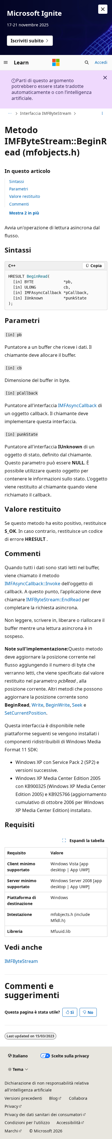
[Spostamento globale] (5, 62)
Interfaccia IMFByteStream (45, 113)
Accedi (101, 62)
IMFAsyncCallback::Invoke (32, 583)
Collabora (78, 1098)
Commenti (19, 204)
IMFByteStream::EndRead (53, 599)
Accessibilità (68, 1122)
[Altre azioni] (102, 113)
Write (37, 705)
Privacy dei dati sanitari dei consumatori (43, 1114)
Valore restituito (24, 196)
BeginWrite (58, 705)
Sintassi (16, 181)
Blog (53, 1098)
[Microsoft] (56, 62)
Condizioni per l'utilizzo (27, 1122)
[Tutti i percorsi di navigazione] (10, 113)
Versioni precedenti (23, 1098)
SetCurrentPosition (25, 713)
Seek (77, 705)
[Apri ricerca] (86, 62)
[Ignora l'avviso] (102, 9)
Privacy (11, 1106)
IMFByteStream (21, 961)
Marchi (11, 1131)
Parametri (18, 189)
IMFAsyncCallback (77, 405)
